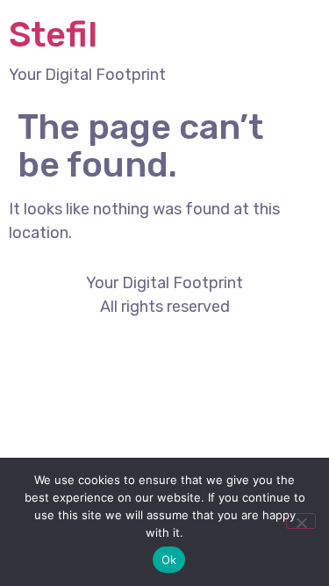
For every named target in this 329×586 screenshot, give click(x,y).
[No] (301, 521)
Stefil (53, 34)
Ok (169, 560)
